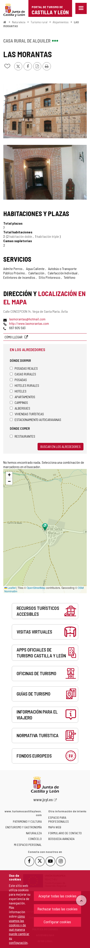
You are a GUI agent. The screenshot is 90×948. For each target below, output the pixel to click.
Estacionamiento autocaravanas (38, 419)
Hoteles (20, 391)
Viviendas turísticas (29, 414)
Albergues (22, 408)
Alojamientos (61, 22)
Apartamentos (25, 397)
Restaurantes (25, 436)
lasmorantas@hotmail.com (27, 319)
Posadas (21, 380)
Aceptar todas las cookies (57, 895)
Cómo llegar (14, 337)
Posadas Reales (26, 368)
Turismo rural (39, 22)
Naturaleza (18, 22)
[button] (9, 475)
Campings (21, 402)
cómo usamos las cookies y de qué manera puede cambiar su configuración (19, 929)
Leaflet (11, 587)
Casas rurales (25, 374)
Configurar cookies (57, 921)
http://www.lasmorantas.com (29, 323)
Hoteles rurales (27, 385)
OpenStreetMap (36, 587)
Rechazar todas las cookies (57, 908)
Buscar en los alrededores (60, 446)
